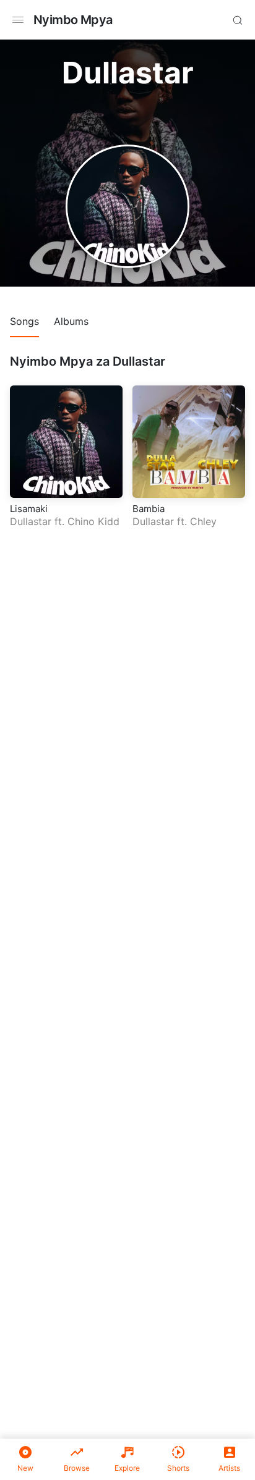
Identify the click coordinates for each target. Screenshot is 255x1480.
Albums (71, 321)
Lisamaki (29, 509)
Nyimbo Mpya (72, 19)
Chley (203, 521)
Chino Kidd (93, 521)
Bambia (148, 509)
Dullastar (30, 521)
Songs (24, 321)
